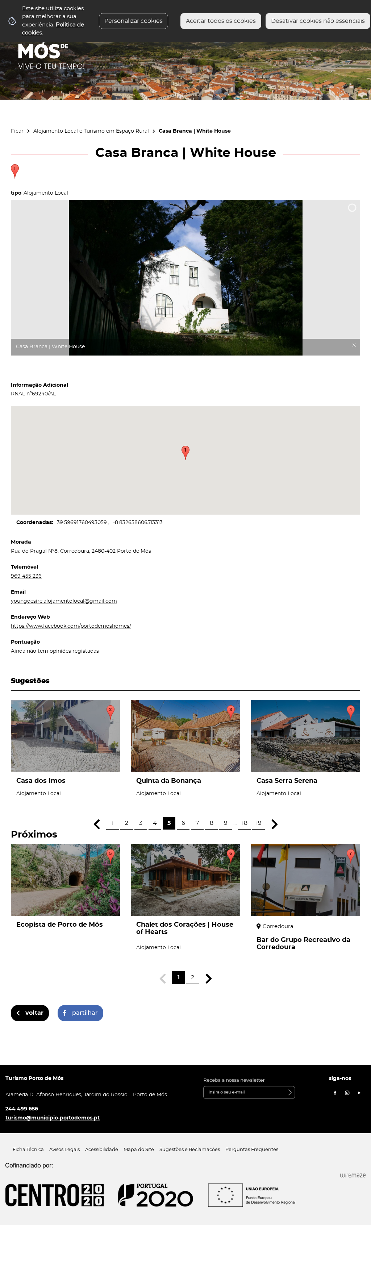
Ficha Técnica (28, 1149)
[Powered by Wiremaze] (353, 1176)
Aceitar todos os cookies (221, 21)
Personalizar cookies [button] (133, 21)
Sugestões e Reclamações (189, 1149)
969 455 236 (26, 576)
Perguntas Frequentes (251, 1149)
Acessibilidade (101, 1149)
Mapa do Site (139, 1149)
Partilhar (85, 1013)
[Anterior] (96, 824)
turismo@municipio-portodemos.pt (52, 1118)
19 (259, 823)
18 (244, 823)
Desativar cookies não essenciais (318, 21)
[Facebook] (335, 1093)
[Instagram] (347, 1093)
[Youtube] (359, 1093)
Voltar (34, 1013)
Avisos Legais (64, 1149)
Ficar (17, 131)
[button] (185, 453)
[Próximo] (274, 824)
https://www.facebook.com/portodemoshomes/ (71, 626)
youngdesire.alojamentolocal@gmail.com (64, 601)
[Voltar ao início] (51, 47)
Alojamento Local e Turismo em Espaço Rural (91, 131)
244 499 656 (21, 1109)
